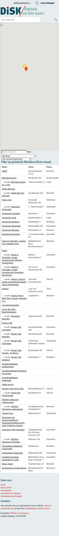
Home (3, 485)
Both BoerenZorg (9, 178)
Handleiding (6, 490)
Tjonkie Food (7, 413)
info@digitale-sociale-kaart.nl (37, 508)
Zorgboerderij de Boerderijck (14, 468)
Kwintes (5, 289)
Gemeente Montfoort (10, 222)
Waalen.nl (24, 513)
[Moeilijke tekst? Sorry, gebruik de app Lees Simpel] (45, 2)
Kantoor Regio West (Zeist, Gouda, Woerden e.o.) (14, 298)
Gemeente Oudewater (11, 226)
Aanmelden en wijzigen (11, 493)
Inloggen (18, 496)
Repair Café (7, 323)
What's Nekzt (7, 464)
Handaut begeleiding (11, 234)
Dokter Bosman (8, 189)
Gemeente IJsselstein (11, 213)
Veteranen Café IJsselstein (13, 430)
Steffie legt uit (7, 384)
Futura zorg (7, 200)
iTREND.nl (14, 513)
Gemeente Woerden (10, 230)
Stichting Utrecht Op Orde (13, 389)
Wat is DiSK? (6, 488)
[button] (26, 69)
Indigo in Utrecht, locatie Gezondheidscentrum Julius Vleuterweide (14, 282)
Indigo (4, 251)
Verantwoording (7, 496)
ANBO (4, 171)
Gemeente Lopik (9, 218)
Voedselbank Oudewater (12, 453)
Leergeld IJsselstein (10, 305)
